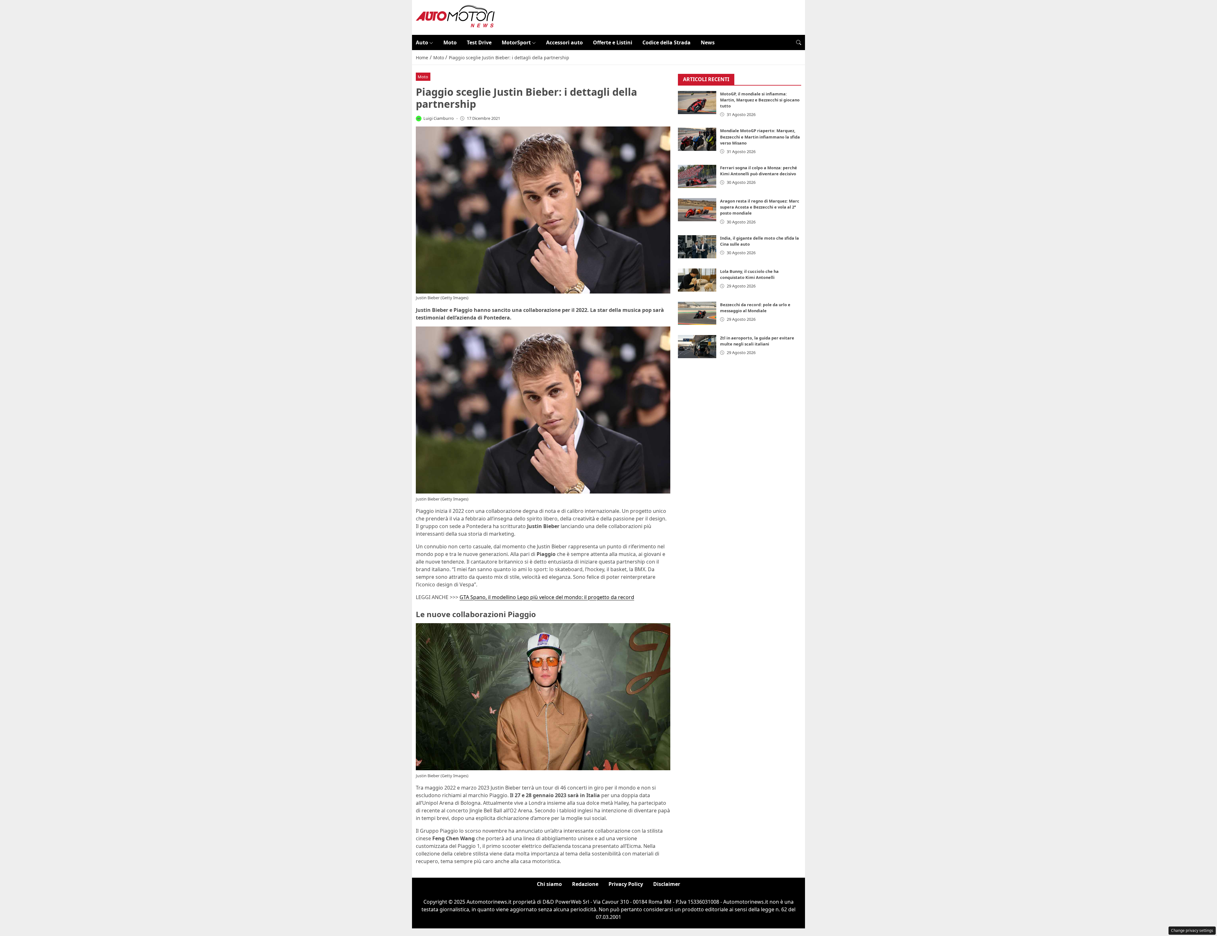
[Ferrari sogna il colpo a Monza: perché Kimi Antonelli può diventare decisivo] (697, 176)
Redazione (585, 884)
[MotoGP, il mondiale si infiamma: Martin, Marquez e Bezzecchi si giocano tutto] (697, 102)
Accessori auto (564, 42)
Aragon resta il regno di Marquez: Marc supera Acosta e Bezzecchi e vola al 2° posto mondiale (759, 207)
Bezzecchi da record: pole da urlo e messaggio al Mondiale (755, 307)
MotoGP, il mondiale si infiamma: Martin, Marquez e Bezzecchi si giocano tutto (760, 100)
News (708, 42)
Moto (450, 42)
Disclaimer (666, 884)
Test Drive (479, 42)
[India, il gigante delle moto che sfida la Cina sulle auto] (697, 246)
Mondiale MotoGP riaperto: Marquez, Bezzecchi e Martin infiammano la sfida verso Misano (760, 136)
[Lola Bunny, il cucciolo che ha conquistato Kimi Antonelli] (697, 280)
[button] (798, 42)
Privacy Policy (625, 884)
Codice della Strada (666, 42)
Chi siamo (549, 884)
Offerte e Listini (612, 42)
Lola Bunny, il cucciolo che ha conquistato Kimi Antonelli (749, 274)
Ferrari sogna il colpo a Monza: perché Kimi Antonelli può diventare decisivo (758, 171)
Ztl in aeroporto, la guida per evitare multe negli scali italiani (757, 341)
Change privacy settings (1192, 930)
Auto (422, 42)
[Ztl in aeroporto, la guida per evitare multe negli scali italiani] (697, 346)
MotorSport (516, 42)
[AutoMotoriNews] (455, 16)
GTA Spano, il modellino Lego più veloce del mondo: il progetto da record (547, 597)
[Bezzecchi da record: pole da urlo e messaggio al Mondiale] (697, 313)
